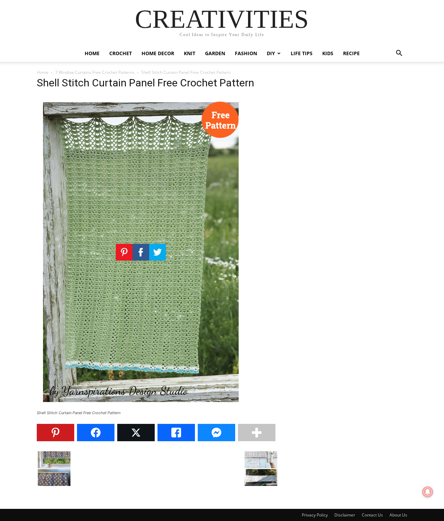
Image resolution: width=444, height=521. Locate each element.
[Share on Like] (176, 432)
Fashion (246, 53)
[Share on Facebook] (95, 432)
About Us (398, 515)
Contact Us (372, 515)
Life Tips (302, 53)
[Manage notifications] (427, 491)
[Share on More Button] (256, 432)
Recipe (351, 53)
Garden (215, 53)
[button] (399, 54)
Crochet (120, 53)
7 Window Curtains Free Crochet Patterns (95, 72)
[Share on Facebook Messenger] (216, 432)
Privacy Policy (315, 515)
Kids (327, 53)
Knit (189, 53)
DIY (271, 53)
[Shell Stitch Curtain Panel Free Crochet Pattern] (141, 406)
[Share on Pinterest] (55, 432)
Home (92, 53)
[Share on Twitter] (136, 432)
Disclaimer (344, 515)
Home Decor (158, 53)
